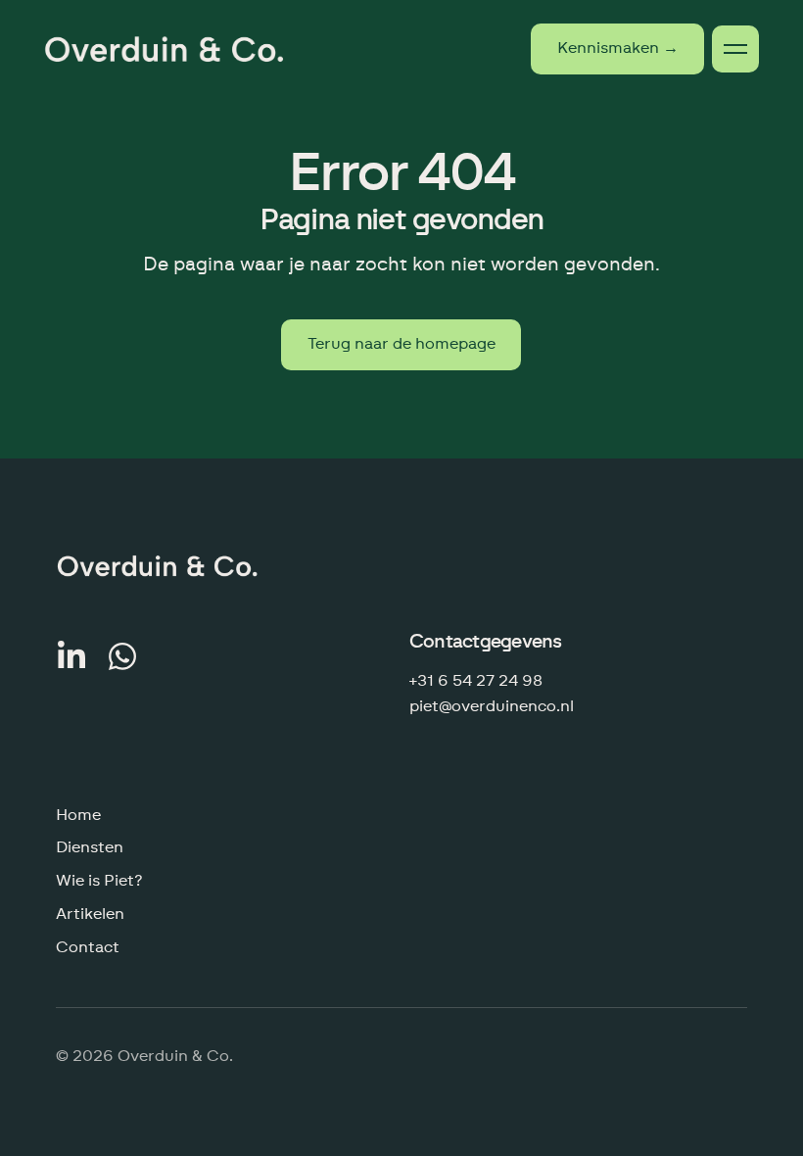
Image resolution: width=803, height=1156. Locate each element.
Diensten (89, 847)
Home (78, 815)
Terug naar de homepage (401, 344)
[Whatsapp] (122, 656)
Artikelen (90, 914)
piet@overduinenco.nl (491, 706)
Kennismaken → (618, 48)
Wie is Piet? (99, 881)
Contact (87, 947)
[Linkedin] (71, 656)
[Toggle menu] (735, 48)
